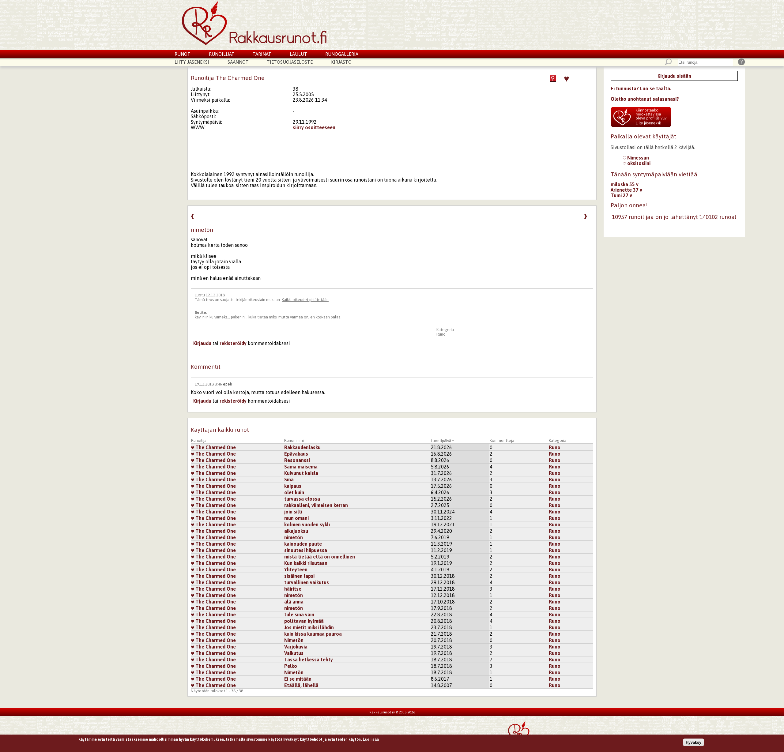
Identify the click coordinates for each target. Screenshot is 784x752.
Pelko (290, 666)
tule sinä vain (299, 614)
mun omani (296, 518)
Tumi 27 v (621, 195)
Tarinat (262, 54)
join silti (293, 511)
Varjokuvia (295, 646)
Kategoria (557, 440)
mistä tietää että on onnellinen (319, 556)
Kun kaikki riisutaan (305, 563)
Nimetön (293, 640)
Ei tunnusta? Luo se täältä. (641, 88)
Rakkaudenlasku (302, 447)
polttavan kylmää (304, 621)
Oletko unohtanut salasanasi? (645, 99)
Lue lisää (371, 739)
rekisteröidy (233, 343)
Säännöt (238, 62)
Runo (441, 334)
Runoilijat (222, 54)
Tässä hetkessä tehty (308, 659)
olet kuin (294, 492)
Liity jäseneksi (192, 62)
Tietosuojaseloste (290, 62)
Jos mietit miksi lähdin (309, 627)
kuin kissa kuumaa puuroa (313, 634)
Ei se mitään (297, 679)
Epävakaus (296, 454)
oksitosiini (638, 163)
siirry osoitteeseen (314, 127)
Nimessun (637, 157)
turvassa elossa (302, 499)
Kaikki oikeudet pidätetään (305, 299)
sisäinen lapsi (299, 576)
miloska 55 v (625, 184)
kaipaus (292, 486)
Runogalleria (341, 54)
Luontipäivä (441, 440)
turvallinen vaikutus (306, 582)
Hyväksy (693, 742)
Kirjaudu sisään (674, 76)
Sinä (289, 479)
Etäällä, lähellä (301, 685)
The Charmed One (215, 447)
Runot (182, 54)
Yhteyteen (295, 569)
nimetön (293, 537)
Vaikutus (293, 653)
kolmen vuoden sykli (307, 524)
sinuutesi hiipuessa (305, 550)
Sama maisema (301, 466)
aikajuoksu (296, 531)
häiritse (292, 589)
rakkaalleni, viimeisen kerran (316, 505)
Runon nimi (294, 440)
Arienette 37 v (626, 190)
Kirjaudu (202, 343)
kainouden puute (303, 544)
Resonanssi (297, 460)
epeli (227, 384)
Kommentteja (502, 440)
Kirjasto (341, 62)
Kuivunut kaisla (301, 473)
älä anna (293, 601)
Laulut (298, 54)
